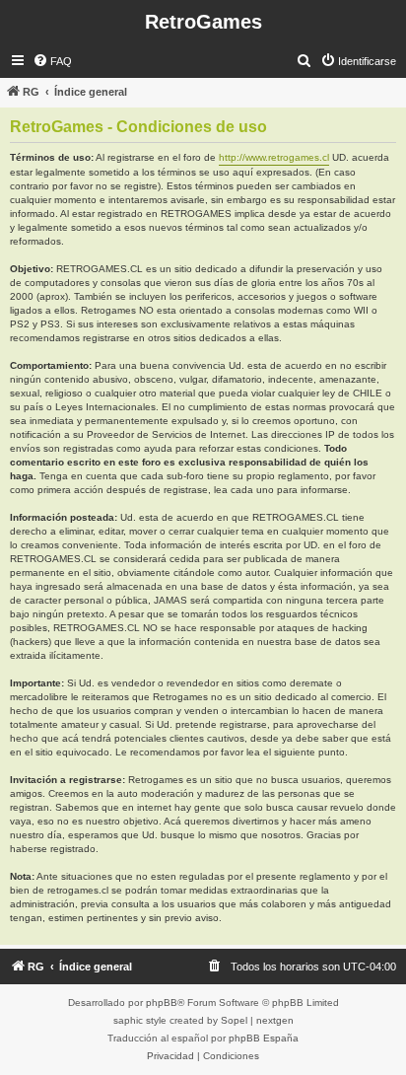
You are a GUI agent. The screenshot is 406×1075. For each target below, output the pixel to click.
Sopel (234, 1020)
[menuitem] (52, 61)
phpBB (161, 1002)
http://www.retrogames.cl (274, 157)
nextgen (275, 1020)
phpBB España (264, 1038)
